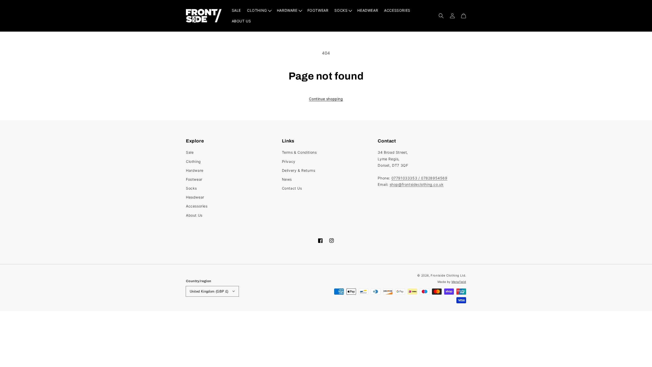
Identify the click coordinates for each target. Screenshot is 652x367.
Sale (190, 152)
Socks (191, 188)
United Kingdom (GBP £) (209, 291)
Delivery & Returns (298, 170)
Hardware (194, 170)
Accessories (197, 206)
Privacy (288, 161)
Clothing (193, 161)
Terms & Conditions (299, 152)
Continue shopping (326, 99)
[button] (441, 15)
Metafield (459, 282)
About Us (194, 215)
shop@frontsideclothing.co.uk (417, 184)
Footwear (194, 179)
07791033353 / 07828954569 (419, 178)
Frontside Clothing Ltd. (448, 275)
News (287, 179)
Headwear (195, 197)
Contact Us (292, 188)
